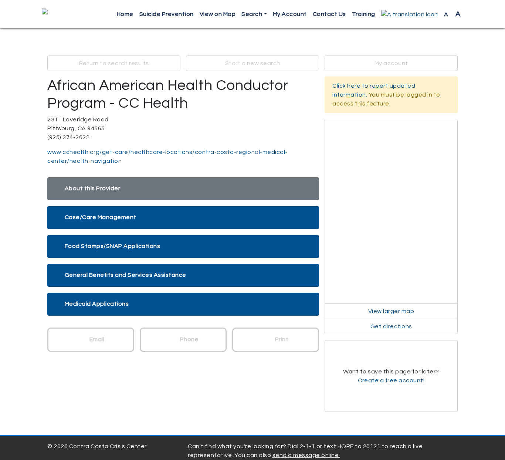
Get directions (391, 326)
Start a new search (252, 63)
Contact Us (329, 14)
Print (281, 339)
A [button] (452, 14)
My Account (290, 14)
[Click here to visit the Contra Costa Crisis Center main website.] (66, 14)
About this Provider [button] (93, 188)
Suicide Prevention (166, 14)
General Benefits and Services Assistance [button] (125, 275)
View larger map (391, 311)
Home (125, 14)
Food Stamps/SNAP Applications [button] (112, 246)
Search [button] (251, 14)
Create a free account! (391, 380)
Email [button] (96, 339)
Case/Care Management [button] (100, 217)
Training (363, 14)
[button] (409, 14)
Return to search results (114, 63)
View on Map (218, 14)
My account (391, 63)
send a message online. (306, 455)
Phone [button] (189, 339)
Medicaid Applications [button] (97, 304)
